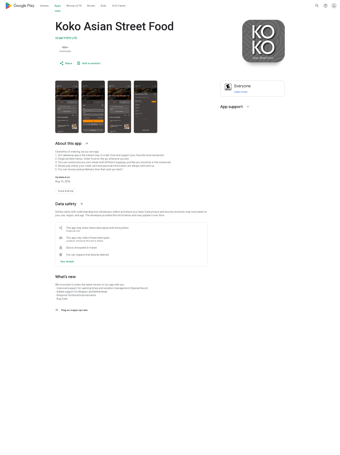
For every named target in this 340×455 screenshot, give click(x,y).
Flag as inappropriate (71, 310)
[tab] (44, 5)
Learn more (240, 91)
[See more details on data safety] (67, 261)
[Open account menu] (334, 5)
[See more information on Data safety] (81, 204)
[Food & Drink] (65, 191)
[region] (126, 49)
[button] (67, 107)
